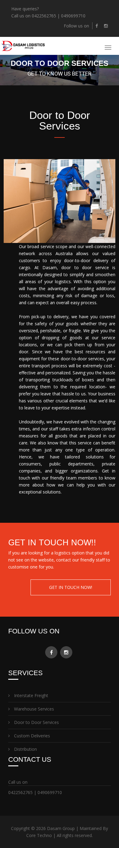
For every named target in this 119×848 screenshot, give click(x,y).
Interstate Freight (30, 695)
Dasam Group (61, 828)
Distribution (25, 749)
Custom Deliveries (31, 736)
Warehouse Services (33, 709)
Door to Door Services (36, 722)
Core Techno (39, 835)
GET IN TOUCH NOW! (70, 587)
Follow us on (76, 26)
